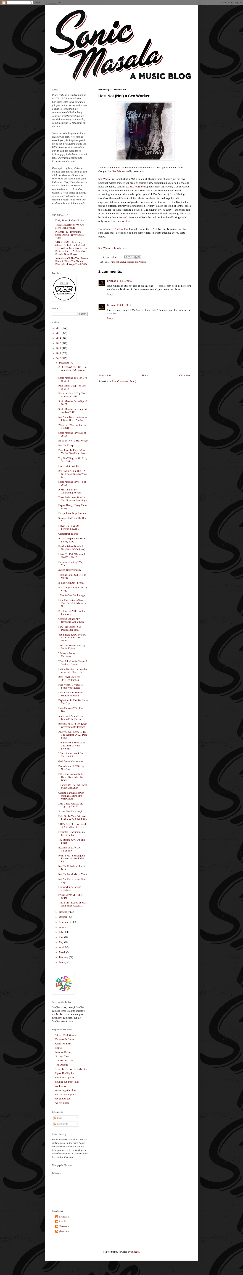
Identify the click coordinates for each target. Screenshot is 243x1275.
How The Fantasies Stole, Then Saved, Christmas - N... (72, 603)
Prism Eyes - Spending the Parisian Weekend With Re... (71, 858)
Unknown (64, 1226)
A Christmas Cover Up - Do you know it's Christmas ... (72, 370)
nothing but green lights (67, 1081)
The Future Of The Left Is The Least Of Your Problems (71, 745)
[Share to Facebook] (136, 257)
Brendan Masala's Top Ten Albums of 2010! (71, 395)
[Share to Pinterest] (139, 257)
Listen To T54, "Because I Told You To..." (71, 556)
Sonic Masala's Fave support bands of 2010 (72, 411)
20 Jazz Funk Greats (65, 1035)
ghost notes (64, 1231)
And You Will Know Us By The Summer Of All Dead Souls (72, 735)
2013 (59, 343)
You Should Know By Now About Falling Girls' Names (72, 637)
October (63, 917)
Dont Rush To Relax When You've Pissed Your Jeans (72, 452)
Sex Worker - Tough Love (112, 247)
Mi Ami (111, 262)
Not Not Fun (121, 228)
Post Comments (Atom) (124, 381)
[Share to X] (132, 257)
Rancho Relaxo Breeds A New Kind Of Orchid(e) (71, 548)
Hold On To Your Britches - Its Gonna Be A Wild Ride (72, 818)
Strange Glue (61, 1056)
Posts (59, 1118)
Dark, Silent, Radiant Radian (69, 220)
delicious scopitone (64, 1077)
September (64, 922)
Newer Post (105, 375)
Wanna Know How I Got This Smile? (70, 755)
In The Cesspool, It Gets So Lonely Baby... (72, 540)
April (62, 947)
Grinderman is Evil (68, 533)
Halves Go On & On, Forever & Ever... (69, 527)
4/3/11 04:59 (126, 280)
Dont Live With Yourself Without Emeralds (70, 694)
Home (145, 375)
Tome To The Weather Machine (71, 1069)
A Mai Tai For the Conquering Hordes (69, 491)
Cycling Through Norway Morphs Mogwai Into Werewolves (71, 795)
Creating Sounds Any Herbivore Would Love (71, 620)
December (64, 362)
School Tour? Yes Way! (70, 811)
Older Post (184, 375)
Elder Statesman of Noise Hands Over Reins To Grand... (71, 777)
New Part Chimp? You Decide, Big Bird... (69, 628)
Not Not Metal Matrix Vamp (72, 874)
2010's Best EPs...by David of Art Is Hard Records (72, 826)
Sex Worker (118, 171)
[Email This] (125, 257)
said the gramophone (65, 1094)
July (61, 932)
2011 (59, 353)
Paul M (62, 1221)
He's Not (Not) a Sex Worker (73, 440)
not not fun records (125, 262)
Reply (110, 294)
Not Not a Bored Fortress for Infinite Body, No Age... (73, 419)
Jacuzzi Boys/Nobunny (69, 570)
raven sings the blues (65, 1090)
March (62, 952)
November (64, 912)
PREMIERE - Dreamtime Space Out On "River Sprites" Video (70, 235)
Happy (58, 1048)
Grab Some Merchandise (70, 761)
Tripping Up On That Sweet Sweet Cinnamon (72, 786)
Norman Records (63, 1052)
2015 (59, 333)
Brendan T (112, 280)
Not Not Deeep (65, 445)
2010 (59, 358)
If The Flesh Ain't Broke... (71, 582)
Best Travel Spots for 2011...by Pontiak (69, 678)
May (61, 942)
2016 (59, 328)
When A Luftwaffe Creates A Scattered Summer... (72, 663)
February (64, 957)
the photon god (62, 1098)
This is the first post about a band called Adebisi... (72, 904)
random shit (61, 1086)
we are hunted (62, 1103)
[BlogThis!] (129, 257)
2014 (59, 338)
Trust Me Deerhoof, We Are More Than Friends (69, 226)
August (63, 927)
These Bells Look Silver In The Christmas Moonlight (72, 499)
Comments (62, 1124)
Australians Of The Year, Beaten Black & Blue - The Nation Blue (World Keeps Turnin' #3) (71, 261)
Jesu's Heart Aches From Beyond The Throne (70, 717)
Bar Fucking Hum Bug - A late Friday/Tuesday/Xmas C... (72, 474)
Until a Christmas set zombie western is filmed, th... (72, 670)
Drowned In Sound (65, 1039)
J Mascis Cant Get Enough (71, 595)
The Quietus (61, 1065)
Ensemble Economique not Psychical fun (71, 833)
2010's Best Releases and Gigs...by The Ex (70, 805)
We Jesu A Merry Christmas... (66, 655)
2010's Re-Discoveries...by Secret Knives (71, 647)
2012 (59, 348)
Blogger (135, 1251)
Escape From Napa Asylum (72, 513)
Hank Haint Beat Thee (69, 466)
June (61, 937)
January (63, 962)
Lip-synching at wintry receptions (69, 888)
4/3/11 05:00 (126, 305)
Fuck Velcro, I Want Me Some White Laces (70, 686)
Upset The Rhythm (64, 1073)
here (59, 1018)
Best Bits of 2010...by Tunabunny (69, 849)
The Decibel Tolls (64, 1060)
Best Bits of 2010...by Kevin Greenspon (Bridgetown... (72, 725)
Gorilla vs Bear (63, 1043)
